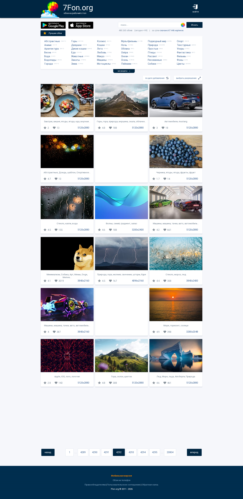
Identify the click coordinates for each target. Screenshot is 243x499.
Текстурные (184, 45)
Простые (153, 48)
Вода (47, 56)
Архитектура (51, 48)
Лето (100, 48)
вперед (194, 452)
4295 (154, 452)
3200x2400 (138, 229)
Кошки (101, 45)
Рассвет (152, 56)
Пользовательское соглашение (123, 485)
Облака (125, 48)
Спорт (180, 41)
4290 (94, 452)
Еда (73, 52)
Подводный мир (157, 41)
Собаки (152, 63)
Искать (194, 25)
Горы (74, 41)
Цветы (180, 63)
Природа (153, 45)
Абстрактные (52, 41)
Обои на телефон (121, 480)
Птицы (152, 52)
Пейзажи (126, 63)
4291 (106, 452)
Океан (124, 56)
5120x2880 (83, 127)
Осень (124, 59)
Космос (101, 41)
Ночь (124, 45)
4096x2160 (138, 280)
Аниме (48, 45)
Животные (77, 56)
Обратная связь (150, 485)
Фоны (180, 59)
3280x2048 (192, 331)
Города (48, 63)
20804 (170, 452)
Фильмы (181, 56)
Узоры (180, 48)
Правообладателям (95, 485)
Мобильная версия (121, 476)
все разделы (124, 71)
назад (48, 452)
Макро (100, 56)
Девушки (76, 45)
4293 (131, 452)
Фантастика (184, 52)
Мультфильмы (129, 41)
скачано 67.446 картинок (171, 30)
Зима (74, 63)
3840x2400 (192, 280)
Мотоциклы (104, 63)
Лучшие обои (55, 33)
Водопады (50, 59)
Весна (47, 52)
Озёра (124, 52)
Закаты (75, 59)
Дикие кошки (78, 48)
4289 (83, 452)
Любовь (101, 52)
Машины (102, 59)
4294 (143, 452)
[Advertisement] (121, 159)
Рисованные (155, 59)
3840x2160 (83, 280)
